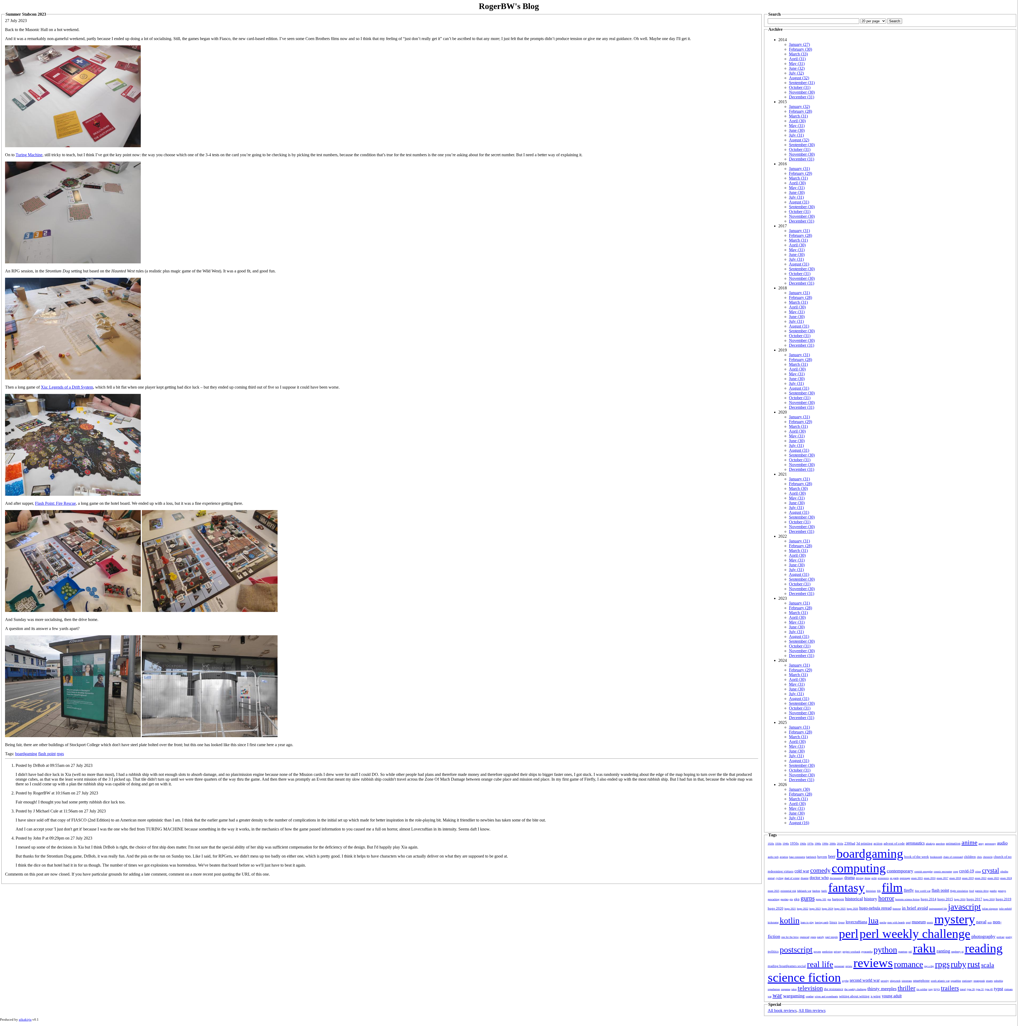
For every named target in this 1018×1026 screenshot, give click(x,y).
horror (886, 898)
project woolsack (851, 951)
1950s (794, 843)
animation (953, 843)
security (885, 980)
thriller (906, 988)
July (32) (796, 73)
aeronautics (915, 843)
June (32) (797, 68)
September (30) (802, 144)
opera (813, 937)
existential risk (788, 890)
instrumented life (938, 908)
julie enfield (1005, 908)
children (970, 857)
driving (859, 878)
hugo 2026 (852, 908)
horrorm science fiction (907, 899)
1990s (825, 843)
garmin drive (982, 890)
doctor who (819, 877)
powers (817, 951)
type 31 (980, 989)
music (930, 922)
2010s (840, 843)
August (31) (799, 202)
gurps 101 (821, 899)
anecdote (940, 843)
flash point (47, 753)
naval (981, 921)
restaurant (839, 966)
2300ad (849, 843)
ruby (958, 964)
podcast (1000, 937)
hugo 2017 (974, 899)
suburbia (998, 980)
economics (883, 878)
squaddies (956, 980)
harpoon (838, 899)
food (971, 890)
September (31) (802, 82)
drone (867, 878)
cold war (802, 871)
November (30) (802, 92)
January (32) (799, 106)
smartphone (921, 980)
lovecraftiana (856, 922)
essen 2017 (942, 878)
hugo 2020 (775, 908)
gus (829, 899)
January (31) (799, 168)
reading (984, 948)
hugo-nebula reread (875, 908)
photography (983, 936)
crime (978, 871)
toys (937, 989)
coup (955, 871)
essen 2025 (773, 890)
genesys (1002, 890)
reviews (873, 963)
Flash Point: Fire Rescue (55, 503)
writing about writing (854, 996)
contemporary (900, 870)
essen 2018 (955, 878)
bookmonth (936, 856)
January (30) (799, 789)
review (848, 966)
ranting (943, 951)
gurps (808, 898)
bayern (822, 857)
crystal (990, 870)
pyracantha (866, 951)
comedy (820, 870)
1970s (810, 843)
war (777, 995)
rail (910, 951)
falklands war (804, 890)
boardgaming (26, 753)
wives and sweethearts (826, 996)
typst (998, 988)
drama (849, 877)
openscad (804, 937)
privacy (837, 951)
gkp (797, 899)
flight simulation (959, 890)
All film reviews (812, 1010)
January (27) (799, 44)
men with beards (896, 922)
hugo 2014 (928, 899)
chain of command (953, 856)
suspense (785, 989)
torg (930, 989)
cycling (779, 878)
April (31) (797, 58)
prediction (827, 951)
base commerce (797, 856)
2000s (833, 843)
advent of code (894, 843)
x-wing (876, 996)
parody (820, 937)
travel (963, 989)
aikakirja (930, 843)
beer (831, 856)
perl (848, 934)
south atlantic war (940, 980)
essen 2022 (980, 878)
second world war (865, 980)
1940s (786, 843)
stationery (967, 980)
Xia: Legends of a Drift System (67, 387)
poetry (1009, 937)
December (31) (801, 97)
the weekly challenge (855, 989)
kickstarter (773, 922)
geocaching (773, 899)
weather (810, 996)
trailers (950, 988)
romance (908, 964)
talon (794, 989)
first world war (923, 890)
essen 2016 (930, 878)
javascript (964, 906)
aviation (784, 856)
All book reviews (782, 1010)
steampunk (979, 980)
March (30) (798, 488)
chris (979, 856)
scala (987, 965)
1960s (803, 843)
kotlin (790, 920)
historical (854, 898)
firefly (909, 890)
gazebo (993, 890)
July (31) (796, 135)
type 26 (971, 989)
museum (919, 922)
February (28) (800, 111)
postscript (796, 949)
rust (973, 964)
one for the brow (790, 937)
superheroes (774, 989)
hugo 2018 (989, 899)
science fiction (804, 977)
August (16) (799, 822)
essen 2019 (968, 878)
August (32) (799, 78)
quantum (902, 951)
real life (820, 964)
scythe (845, 980)
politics (773, 951)
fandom (816, 890)
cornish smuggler (923, 871)
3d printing (864, 843)
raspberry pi (957, 951)
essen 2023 (993, 878)
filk (879, 890)
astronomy (990, 843)
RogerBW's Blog (509, 6)
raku (924, 948)
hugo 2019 (1003, 899)
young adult (892, 996)
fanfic (824, 890)
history (870, 898)
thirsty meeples (882, 988)
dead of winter (792, 878)
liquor (841, 922)
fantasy (846, 887)
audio (1002, 843)
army (981, 843)
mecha (883, 922)
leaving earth (821, 922)
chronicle (988, 856)
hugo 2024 (827, 908)
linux (833, 922)
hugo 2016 (960, 899)
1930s (778, 843)
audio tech (773, 856)
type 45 (989, 989)
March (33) (798, 54)
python (885, 949)
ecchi (874, 878)
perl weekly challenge (914, 934)
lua (873, 920)
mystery (954, 919)
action (878, 843)
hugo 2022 (802, 908)
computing (859, 868)
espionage (905, 878)
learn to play (807, 922)
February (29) (800, 173)
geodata (784, 899)
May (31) (797, 63)
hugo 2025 (840, 908)
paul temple (831, 937)
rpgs (60, 753)
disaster (805, 878)
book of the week (916, 857)
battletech (811, 856)
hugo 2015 (945, 899)
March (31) (798, 116)
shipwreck (895, 980)
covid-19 (966, 871)
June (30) (797, 130)
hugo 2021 (790, 908)
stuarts (989, 980)
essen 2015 (917, 878)
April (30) (797, 121)
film (892, 887)
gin (791, 899)
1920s (771, 843)
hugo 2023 (815, 908)
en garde (894, 878)
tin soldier (921, 989)
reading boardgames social (787, 966)
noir (990, 922)
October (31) (799, 87)
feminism (871, 890)
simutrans (907, 980)
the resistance (833, 989)
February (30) (800, 49)
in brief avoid (915, 908)
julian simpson (990, 908)
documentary (836, 878)
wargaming (794, 995)
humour (897, 908)
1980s (818, 843)
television (810, 988)
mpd (908, 922)
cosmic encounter (943, 871)
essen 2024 (1006, 878)
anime (969, 842)
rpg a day (929, 966)
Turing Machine (29, 155)
